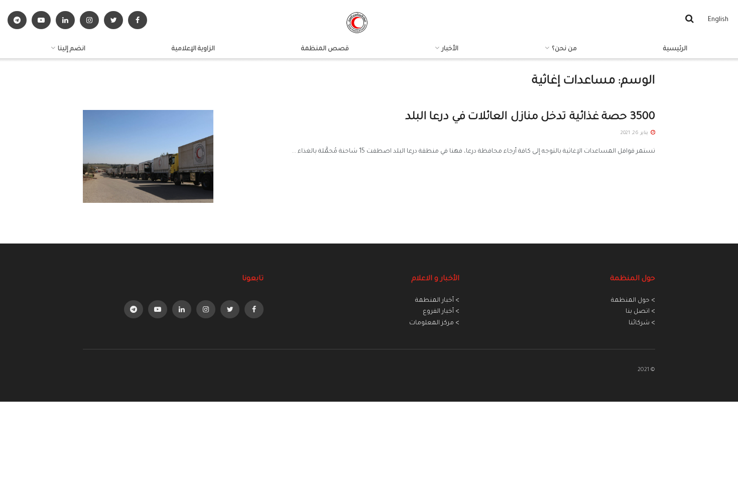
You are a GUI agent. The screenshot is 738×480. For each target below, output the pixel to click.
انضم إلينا (71, 49)
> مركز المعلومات (434, 323)
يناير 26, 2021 (635, 133)
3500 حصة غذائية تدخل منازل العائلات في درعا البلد (530, 117)
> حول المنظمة (633, 300)
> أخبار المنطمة (437, 300)
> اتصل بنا (640, 311)
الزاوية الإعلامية (193, 49)
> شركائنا (642, 323)
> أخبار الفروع (441, 311)
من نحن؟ (564, 49)
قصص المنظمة (325, 49)
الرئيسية (675, 49)
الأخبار (450, 49)
